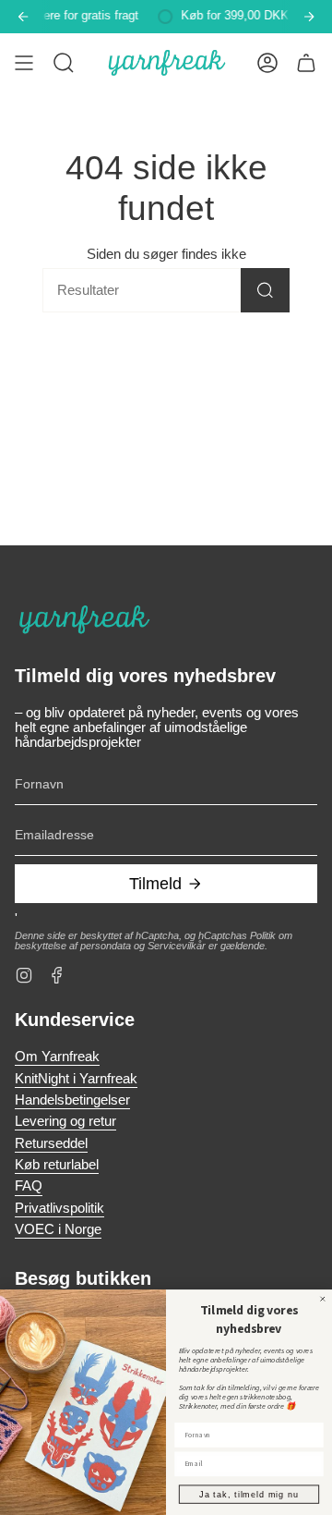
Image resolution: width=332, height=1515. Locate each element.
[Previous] (23, 16)
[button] (63, 63)
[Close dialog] (322, 1298)
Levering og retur (65, 1121)
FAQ (28, 1186)
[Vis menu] (24, 63)
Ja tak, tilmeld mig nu (249, 1493)
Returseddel (51, 1143)
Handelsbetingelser (72, 1100)
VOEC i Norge (58, 1229)
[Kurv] (306, 63)
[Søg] (265, 290)
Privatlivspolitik (59, 1208)
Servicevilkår (177, 945)
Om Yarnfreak (57, 1056)
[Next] (309, 16)
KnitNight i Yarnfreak (76, 1078)
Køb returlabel (57, 1164)
